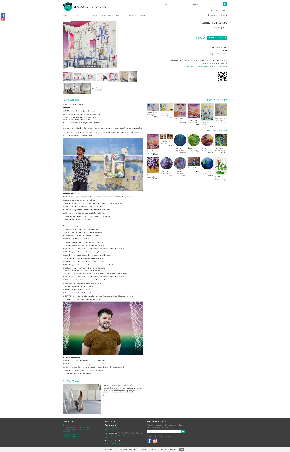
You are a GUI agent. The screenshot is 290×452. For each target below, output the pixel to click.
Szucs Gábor (151, 177)
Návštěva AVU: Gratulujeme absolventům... (118, 385)
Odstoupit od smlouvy (71, 434)
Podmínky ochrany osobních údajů (75, 429)
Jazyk (224, 10)
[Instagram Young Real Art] (3, 19)
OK (182, 450)
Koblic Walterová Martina (196, 170)
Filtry (86, 15)
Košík (225, 15)
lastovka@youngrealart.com (115, 435)
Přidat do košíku (218, 38)
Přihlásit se (213, 15)
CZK (215, 10)
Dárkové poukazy (69, 436)
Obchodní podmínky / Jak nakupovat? (76, 427)
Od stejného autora (217, 100)
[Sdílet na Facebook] (3, 15)
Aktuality (95, 15)
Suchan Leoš (165, 143)
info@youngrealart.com (113, 427)
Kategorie (66, 15)
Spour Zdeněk (179, 150)
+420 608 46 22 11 (111, 429)
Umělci (77, 15)
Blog (103, 15)
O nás (65, 425)
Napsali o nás (131, 15)
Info (110, 15)
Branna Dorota (220, 179)
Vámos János (220, 27)
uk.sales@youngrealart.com (115, 443)
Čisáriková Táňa (220, 150)
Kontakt (144, 15)
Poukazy (119, 15)
